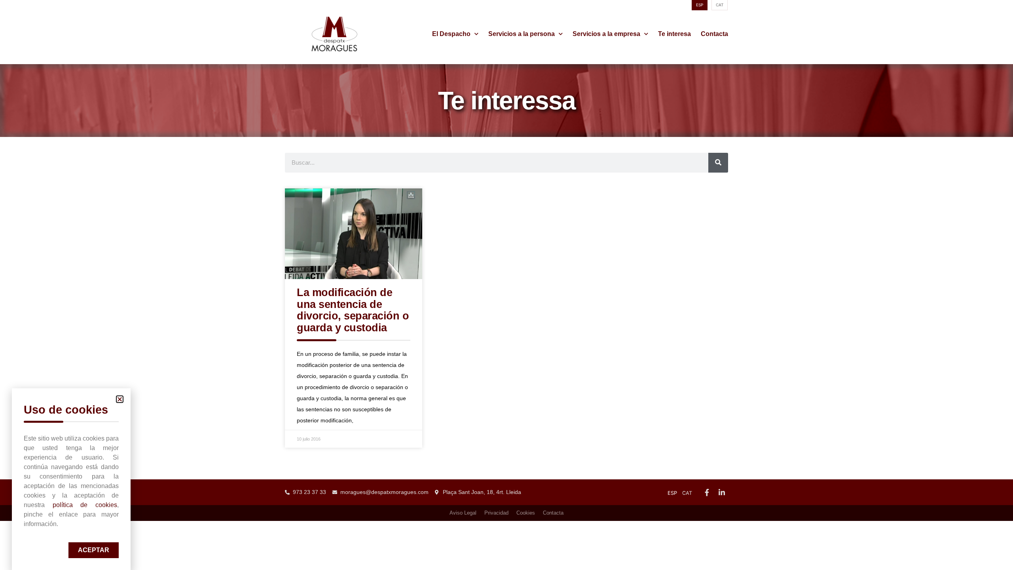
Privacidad (496, 513)
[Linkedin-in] (721, 492)
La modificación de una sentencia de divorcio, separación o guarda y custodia (353, 310)
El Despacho (451, 33)
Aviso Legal (463, 513)
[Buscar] (718, 163)
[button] (120, 399)
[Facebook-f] (706, 492)
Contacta (714, 33)
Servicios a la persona (521, 33)
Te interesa (674, 33)
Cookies (525, 513)
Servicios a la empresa (606, 33)
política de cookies (85, 505)
